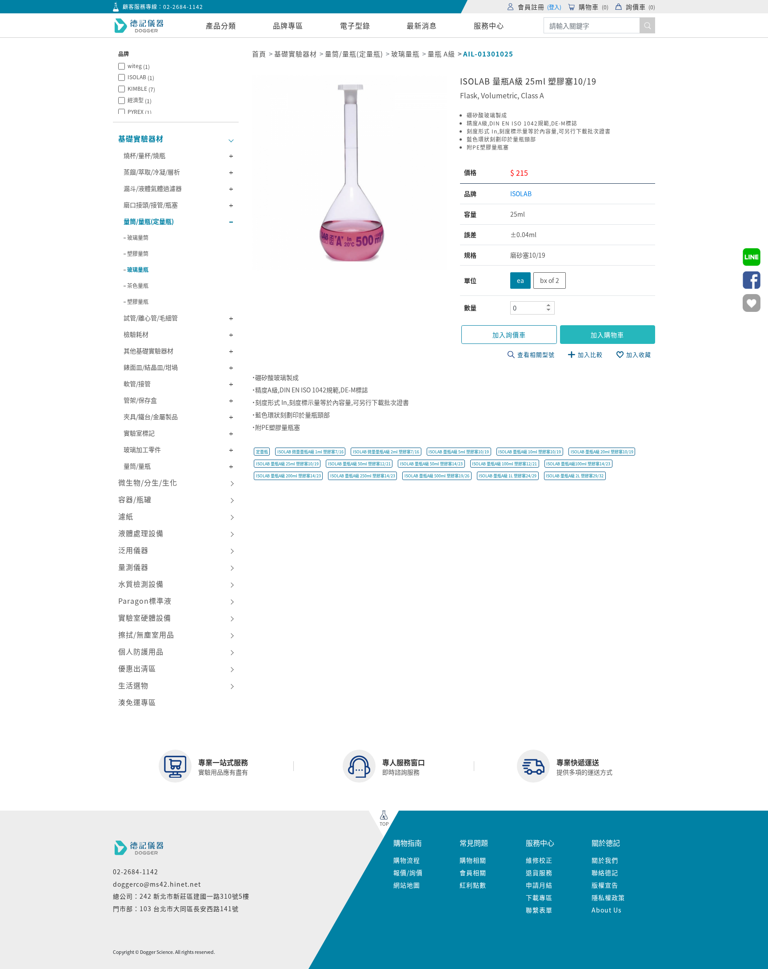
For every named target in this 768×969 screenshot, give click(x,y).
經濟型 (140, 100)
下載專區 (539, 897)
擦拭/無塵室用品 (146, 634)
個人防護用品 (141, 651)
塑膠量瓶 (137, 301)
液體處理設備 (141, 533)
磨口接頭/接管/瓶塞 (151, 204)
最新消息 (422, 25)
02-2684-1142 (183, 6)
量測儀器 (133, 566)
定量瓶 (262, 452)
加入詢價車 (509, 334)
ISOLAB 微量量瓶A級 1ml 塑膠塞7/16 (310, 452)
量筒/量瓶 (137, 465)
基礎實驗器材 (141, 138)
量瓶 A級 (441, 53)
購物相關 (473, 860)
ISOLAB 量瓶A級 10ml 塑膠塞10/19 (529, 452)
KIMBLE (141, 89)
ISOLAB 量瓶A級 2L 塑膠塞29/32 (575, 476)
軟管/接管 (137, 383)
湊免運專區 (137, 702)
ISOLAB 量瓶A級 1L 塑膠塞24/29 (507, 476)
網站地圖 (406, 884)
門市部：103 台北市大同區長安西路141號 (176, 908)
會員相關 (473, 872)
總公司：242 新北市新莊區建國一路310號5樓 (181, 896)
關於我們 (605, 860)
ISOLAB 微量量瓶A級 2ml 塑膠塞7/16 (386, 452)
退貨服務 (539, 872)
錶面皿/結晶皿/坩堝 (151, 367)
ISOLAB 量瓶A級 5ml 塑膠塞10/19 (458, 452)
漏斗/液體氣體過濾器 (153, 188)
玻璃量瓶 (137, 269)
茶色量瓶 (137, 285)
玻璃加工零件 (142, 449)
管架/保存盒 (140, 400)
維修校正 (539, 860)
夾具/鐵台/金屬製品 (151, 416)
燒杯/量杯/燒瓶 (144, 155)
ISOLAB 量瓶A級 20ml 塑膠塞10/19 (602, 452)
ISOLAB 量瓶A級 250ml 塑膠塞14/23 (362, 476)
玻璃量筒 (137, 237)
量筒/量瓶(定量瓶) (149, 221)
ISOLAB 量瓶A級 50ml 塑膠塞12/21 (359, 464)
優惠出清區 (137, 668)
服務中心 (489, 25)
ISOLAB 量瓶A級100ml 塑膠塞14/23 (578, 464)
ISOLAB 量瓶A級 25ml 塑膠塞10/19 (287, 464)
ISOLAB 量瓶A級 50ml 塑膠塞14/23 (431, 464)
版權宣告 (605, 884)
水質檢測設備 (141, 583)
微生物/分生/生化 (147, 482)
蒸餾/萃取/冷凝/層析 (152, 171)
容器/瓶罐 (135, 499)
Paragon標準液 (145, 600)
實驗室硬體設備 (144, 617)
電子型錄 (355, 25)
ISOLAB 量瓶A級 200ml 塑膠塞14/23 (288, 476)
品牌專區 (288, 25)
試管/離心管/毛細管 (151, 317)
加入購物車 (607, 334)
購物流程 (406, 860)
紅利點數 (473, 884)
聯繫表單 (539, 909)
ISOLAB (141, 77)
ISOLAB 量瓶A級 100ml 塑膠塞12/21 (504, 464)
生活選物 (133, 685)
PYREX (140, 112)
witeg (139, 66)
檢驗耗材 (136, 334)
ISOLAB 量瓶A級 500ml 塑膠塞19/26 (436, 476)
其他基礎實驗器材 (148, 350)
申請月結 (539, 884)
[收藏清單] (751, 303)
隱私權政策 (608, 897)
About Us (607, 909)
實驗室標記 (139, 432)
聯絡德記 (605, 872)
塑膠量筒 (137, 253)
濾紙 (125, 516)
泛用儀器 (133, 550)
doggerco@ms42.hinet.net (157, 884)
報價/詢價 (408, 872)
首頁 (259, 53)
